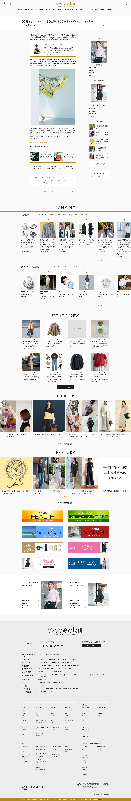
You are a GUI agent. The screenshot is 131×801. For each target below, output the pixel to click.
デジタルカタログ (63, 688)
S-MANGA (24, 729)
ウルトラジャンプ (39, 738)
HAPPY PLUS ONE (85, 729)
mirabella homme (85, 771)
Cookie (66, 727)
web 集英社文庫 (25, 756)
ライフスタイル (57, 9)
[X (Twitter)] (91, 176)
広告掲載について (25, 783)
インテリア (70, 675)
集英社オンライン (85, 736)
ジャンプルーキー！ (25, 727)
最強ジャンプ (24, 717)
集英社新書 (38, 759)
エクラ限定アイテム (93, 113)
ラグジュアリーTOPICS (43, 654)
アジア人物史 (24, 761)
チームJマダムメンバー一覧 (84, 675)
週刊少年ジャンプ (25, 710)
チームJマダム (74, 9)
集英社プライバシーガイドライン (45, 783)
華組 (70, 214)
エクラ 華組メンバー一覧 (43, 671)
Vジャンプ (24, 715)
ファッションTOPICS (42, 659)
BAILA (83, 715)
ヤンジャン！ (38, 730)
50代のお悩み (68, 668)
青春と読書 (24, 758)
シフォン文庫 (53, 758)
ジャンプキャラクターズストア (87, 755)
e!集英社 (38, 767)
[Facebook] (95, 176)
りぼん (52, 720)
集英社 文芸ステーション (26, 754)
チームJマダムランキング (98, 675)
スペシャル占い (56, 682)
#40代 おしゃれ (60, 183)
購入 (90, 75)
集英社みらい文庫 (68, 749)
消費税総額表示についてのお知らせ (65, 783)
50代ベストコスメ (66, 662)
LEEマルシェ (84, 762)
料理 (75, 675)
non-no (83, 713)
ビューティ (41, 9)
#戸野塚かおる (49, 180)
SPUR (83, 720)
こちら (97, 787)
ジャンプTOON (25, 722)
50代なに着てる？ (62, 659)
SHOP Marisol (84, 764)
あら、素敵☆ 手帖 (42, 679)
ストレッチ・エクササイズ (58, 665)
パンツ (64, 266)
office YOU (67, 732)
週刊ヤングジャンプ (40, 724)
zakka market (84, 774)
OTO (82, 749)
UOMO (83, 734)
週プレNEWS (99, 713)
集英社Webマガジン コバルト (56, 756)
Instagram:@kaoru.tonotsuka (52, 54)
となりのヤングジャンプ (40, 733)
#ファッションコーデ (38, 180)
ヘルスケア (49, 9)
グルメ (60, 675)
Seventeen (84, 710)
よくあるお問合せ (33, 783)
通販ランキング (53, 688)
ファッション (34, 9)
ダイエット (67, 665)
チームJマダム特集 (42, 676)
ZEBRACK (24, 724)
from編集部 (109, 9)
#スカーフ (37, 177)
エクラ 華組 (66, 9)
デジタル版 (91, 73)
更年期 (49, 665)
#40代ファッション (69, 180)
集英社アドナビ (99, 749)
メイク (59, 662)
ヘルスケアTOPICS (42, 665)
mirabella (83, 769)
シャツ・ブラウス (73, 266)
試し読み (94, 9)
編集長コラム (83, 9)
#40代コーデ (58, 180)
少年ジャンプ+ (24, 720)
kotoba (37, 765)
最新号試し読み (92, 68)
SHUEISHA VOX (85, 760)
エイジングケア (53, 662)
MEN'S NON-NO (85, 732)
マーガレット (53, 722)
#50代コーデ (56, 177)
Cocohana (67, 729)
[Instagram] (102, 176)
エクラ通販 (101, 9)
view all (102, 260)
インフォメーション (42, 691)
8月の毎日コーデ (53, 659)
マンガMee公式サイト (55, 727)
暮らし (65, 675)
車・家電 (39, 668)
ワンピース (84, 266)
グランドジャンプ (39, 735)
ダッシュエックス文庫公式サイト (57, 754)
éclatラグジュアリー (23, 9)
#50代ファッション (66, 177)
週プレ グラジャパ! (100, 715)
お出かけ (56, 675)
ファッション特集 (72, 659)
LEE (82, 722)
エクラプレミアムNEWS (43, 688)
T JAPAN (83, 727)
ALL (87, 214)
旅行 (52, 675)
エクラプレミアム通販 (73, 688)
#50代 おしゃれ (46, 177)
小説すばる (24, 751)
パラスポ (98, 720)
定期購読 (91, 70)
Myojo (98, 710)
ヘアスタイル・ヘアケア (43, 662)
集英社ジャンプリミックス (26, 732)
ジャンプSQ (24, 713)
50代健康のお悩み (75, 665)
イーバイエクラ (92, 116)
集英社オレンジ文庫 (54, 749)
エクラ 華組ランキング (55, 671)
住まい (48, 668)
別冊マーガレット (54, 724)
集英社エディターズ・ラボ (101, 751)
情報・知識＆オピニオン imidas (42, 769)
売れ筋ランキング (93, 108)
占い (89, 9)
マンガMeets (53, 732)
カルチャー (61, 668)
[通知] (106, 176)
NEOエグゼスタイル (54, 654)
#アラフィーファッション (48, 183)
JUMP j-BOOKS (54, 751)
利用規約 (54, 783)
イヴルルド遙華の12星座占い (45, 682)
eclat (83, 724)
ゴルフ (44, 668)
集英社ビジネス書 (39, 756)
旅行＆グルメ (54, 668)
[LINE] (98, 176)
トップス (56, 266)
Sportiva (98, 717)
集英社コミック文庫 (25, 734)
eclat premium (84, 767)
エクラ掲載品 (92, 111)
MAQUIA (83, 717)
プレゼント (49, 691)
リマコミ (52, 729)
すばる (23, 749)
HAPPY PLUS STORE (86, 757)
